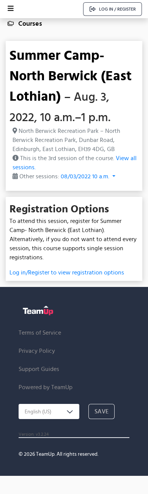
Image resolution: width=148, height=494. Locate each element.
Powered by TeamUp (45, 387)
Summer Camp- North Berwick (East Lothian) (70, 75)
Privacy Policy (37, 350)
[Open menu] (10, 9)
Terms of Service (40, 332)
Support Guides (39, 369)
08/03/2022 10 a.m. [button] (86, 176)
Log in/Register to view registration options (66, 272)
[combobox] (49, 411)
